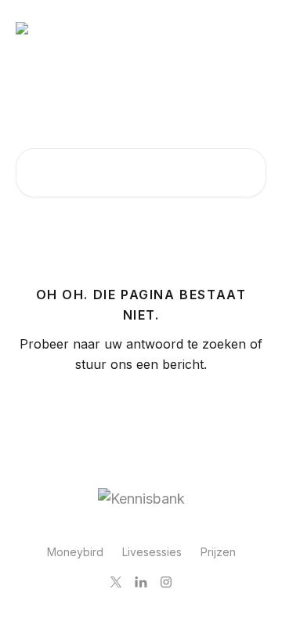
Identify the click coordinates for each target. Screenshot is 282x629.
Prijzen (218, 552)
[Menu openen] (252, 28)
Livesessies (152, 552)
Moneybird (75, 552)
